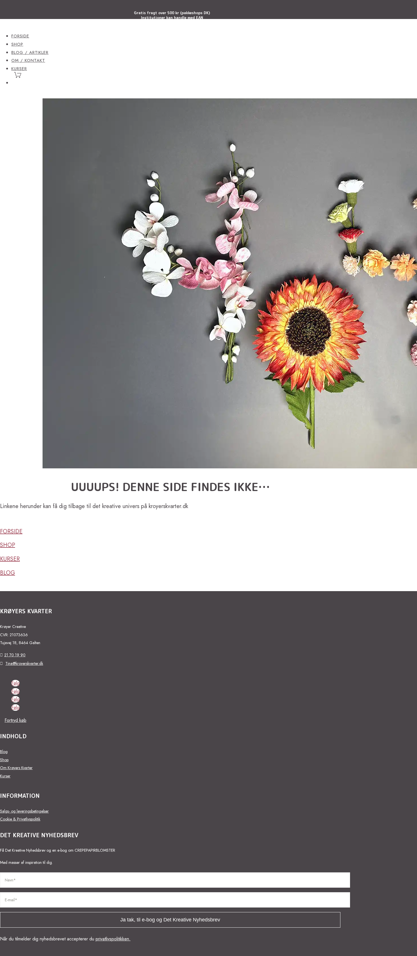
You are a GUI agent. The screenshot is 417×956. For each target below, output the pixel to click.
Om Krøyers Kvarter (16, 768)
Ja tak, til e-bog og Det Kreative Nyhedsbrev (170, 920)
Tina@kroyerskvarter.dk (24, 663)
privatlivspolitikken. (113, 939)
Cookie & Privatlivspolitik (20, 819)
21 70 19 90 (15, 655)
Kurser (10, 559)
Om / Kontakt (28, 60)
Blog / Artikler (30, 52)
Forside (20, 36)
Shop (17, 44)
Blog (7, 573)
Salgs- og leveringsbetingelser (24, 811)
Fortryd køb (15, 720)
